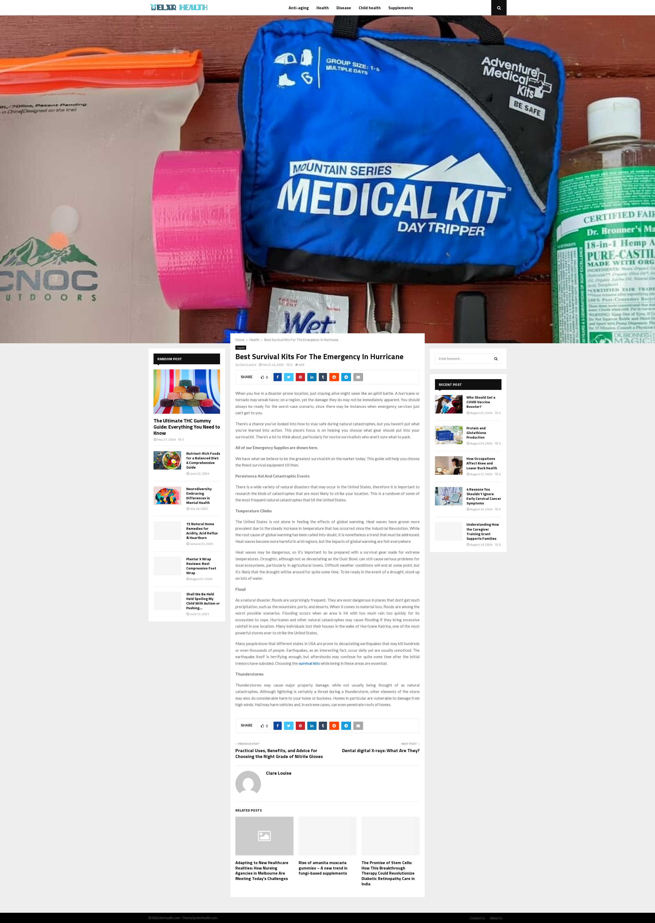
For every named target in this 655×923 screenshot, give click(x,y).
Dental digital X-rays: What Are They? (381, 750)
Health (322, 8)
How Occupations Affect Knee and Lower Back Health (481, 463)
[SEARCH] (495, 359)
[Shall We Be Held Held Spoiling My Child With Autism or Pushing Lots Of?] (167, 601)
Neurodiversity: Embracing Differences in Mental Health (199, 495)
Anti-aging (299, 8)
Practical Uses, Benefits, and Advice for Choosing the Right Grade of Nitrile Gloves (279, 753)
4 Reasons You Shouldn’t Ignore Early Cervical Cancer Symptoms (483, 496)
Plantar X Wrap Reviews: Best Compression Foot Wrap (201, 565)
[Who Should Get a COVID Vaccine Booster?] (449, 404)
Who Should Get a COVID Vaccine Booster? (480, 402)
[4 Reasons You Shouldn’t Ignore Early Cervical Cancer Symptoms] (449, 496)
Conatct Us (477, 918)
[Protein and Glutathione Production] (449, 435)
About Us (496, 918)
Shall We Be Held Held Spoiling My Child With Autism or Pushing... (203, 600)
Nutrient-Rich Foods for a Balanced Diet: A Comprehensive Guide (203, 460)
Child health (370, 8)
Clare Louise (247, 365)
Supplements (400, 8)
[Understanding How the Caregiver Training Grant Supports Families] (449, 531)
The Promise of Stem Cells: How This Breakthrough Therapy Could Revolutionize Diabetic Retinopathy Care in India (388, 873)
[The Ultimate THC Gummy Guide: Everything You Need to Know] (187, 391)
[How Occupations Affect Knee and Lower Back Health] (449, 465)
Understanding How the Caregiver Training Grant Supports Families (482, 531)
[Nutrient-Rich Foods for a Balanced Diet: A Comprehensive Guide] (167, 460)
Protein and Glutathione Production (476, 432)
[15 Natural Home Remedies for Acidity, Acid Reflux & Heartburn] (167, 531)
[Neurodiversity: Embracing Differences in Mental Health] (167, 495)
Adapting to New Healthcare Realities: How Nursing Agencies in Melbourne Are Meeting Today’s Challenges (261, 870)
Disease (343, 8)
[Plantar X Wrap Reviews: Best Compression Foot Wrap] (167, 566)
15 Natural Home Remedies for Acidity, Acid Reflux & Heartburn (202, 530)
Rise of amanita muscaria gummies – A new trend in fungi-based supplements (323, 867)
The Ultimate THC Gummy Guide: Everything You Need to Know (187, 427)
